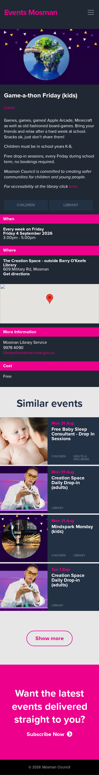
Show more (49, 638)
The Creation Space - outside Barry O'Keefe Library (44, 263)
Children (26, 205)
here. (73, 186)
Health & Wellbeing (81, 458)
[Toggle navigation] (89, 12)
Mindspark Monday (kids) (72, 529)
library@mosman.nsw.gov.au (29, 352)
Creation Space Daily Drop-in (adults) (67, 482)
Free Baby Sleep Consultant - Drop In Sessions (73, 434)
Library (70, 205)
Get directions (16, 274)
